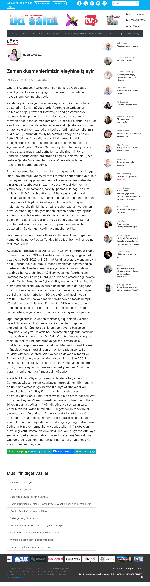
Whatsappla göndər (20, 451)
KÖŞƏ (120, 34)
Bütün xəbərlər (42, 3)
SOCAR (24, 34)
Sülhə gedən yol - (25, 518)
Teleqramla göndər (42, 451)
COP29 (120, 574)
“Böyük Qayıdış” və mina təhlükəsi (28, 511)
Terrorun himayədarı (21, 489)
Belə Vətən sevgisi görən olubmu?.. (29, 496)
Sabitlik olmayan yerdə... (23, 482)
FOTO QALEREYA (136, 14)
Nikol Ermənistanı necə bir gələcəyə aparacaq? (36, 525)
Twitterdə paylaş (87, 451)
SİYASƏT (14, 34)
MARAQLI (102, 34)
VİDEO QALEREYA (137, 20)
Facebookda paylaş (65, 451)
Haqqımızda (59, 3)
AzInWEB (19, 578)
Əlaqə (11, 7)
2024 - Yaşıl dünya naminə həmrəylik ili (96, 574)
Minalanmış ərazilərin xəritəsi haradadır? (32, 539)
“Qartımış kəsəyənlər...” (127, 46)
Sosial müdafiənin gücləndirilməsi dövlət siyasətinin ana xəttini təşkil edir (50, 503)
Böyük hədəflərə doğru (127, 105)
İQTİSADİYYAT (36, 34)
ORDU (47, 34)
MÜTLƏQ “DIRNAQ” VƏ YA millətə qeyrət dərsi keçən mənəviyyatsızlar (128, 241)
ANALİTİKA (67, 34)
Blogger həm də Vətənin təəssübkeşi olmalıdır (35, 532)
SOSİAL (56, 34)
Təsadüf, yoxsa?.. (125, 60)
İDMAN (112, 34)
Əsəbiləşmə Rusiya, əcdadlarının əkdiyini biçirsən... (126, 77)
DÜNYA (92, 34)
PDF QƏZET (134, 26)
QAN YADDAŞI (133, 34)
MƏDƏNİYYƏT (80, 34)
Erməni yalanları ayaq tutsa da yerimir (31, 546)
